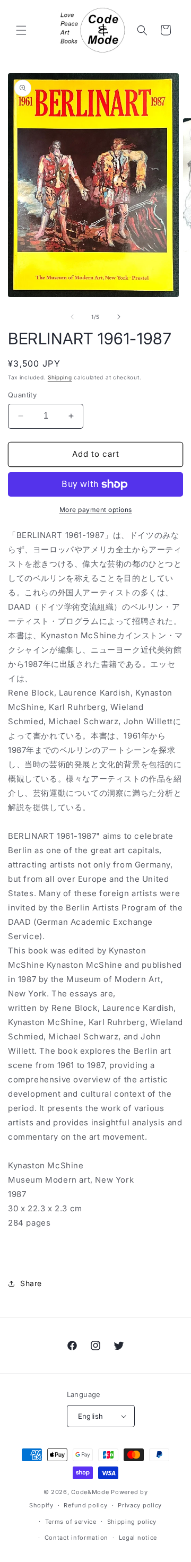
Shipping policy (132, 1521)
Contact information (76, 1537)
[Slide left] (72, 316)
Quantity (22, 394)
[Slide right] (119, 316)
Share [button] (31, 1283)
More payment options (95, 510)
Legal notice (138, 1537)
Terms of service (71, 1521)
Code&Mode (90, 1492)
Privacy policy (140, 1505)
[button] (21, 30)
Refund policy (85, 1505)
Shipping (60, 377)
